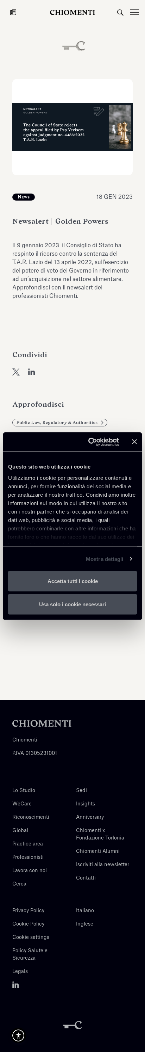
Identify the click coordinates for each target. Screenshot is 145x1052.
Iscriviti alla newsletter (102, 864)
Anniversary (90, 817)
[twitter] (16, 372)
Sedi (81, 790)
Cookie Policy (28, 924)
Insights (85, 804)
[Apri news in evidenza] (13, 12)
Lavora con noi (29, 870)
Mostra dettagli (105, 559)
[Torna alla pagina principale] (72, 12)
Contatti (86, 878)
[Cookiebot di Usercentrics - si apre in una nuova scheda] (90, 441)
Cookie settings (30, 937)
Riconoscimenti (30, 817)
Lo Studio (23, 790)
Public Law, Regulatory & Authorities (56, 422)
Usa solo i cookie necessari (72, 604)
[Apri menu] (137, 12)
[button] (18, 1035)
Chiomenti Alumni (98, 851)
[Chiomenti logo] (41, 723)
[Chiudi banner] (134, 441)
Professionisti (28, 857)
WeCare (22, 804)
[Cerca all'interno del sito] (120, 12)
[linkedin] (31, 372)
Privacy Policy (28, 910)
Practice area (27, 844)
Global (20, 830)
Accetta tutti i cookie (73, 581)
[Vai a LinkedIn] (15, 984)
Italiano (85, 910)
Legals (20, 971)
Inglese (84, 924)
